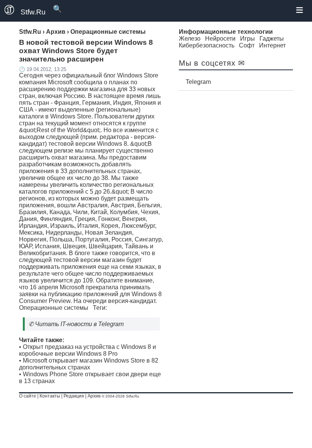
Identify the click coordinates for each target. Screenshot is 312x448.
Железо (190, 38)
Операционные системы (53, 307)
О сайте (27, 396)
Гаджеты (271, 38)
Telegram (198, 82)
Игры (247, 38)
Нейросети (220, 38)
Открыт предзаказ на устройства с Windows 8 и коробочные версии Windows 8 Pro (87, 350)
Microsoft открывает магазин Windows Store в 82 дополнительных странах (88, 364)
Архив (94, 396)
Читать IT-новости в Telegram (79, 324)
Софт (247, 45)
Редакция (74, 396)
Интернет (272, 45)
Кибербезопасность (206, 45)
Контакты (50, 396)
